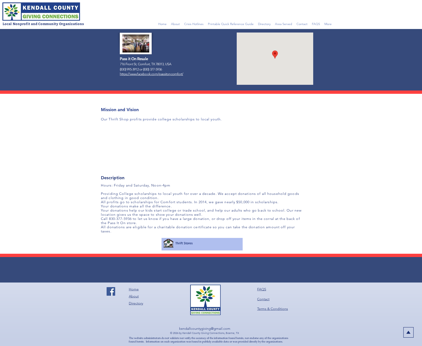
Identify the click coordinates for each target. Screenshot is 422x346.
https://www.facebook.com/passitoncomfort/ (151, 74)
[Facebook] (111, 291)
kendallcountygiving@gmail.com (204, 328)
